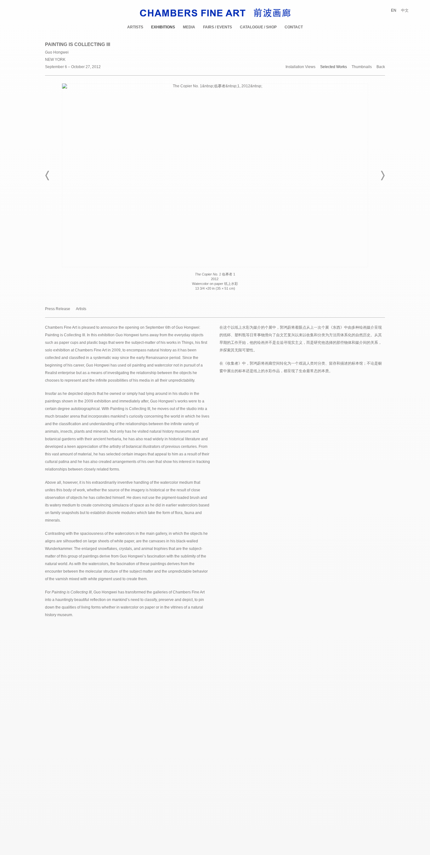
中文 (405, 10)
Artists (135, 27)
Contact (294, 27)
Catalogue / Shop (258, 27)
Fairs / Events (217, 27)
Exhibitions (163, 27)
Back (380, 67)
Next (382, 175)
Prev (47, 175)
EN (393, 10)
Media (189, 27)
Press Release (57, 309)
